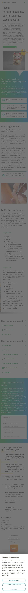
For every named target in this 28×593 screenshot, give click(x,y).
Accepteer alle (14, 580)
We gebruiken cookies (10, 557)
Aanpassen (14, 589)
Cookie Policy (5, 575)
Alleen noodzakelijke (14, 584)
